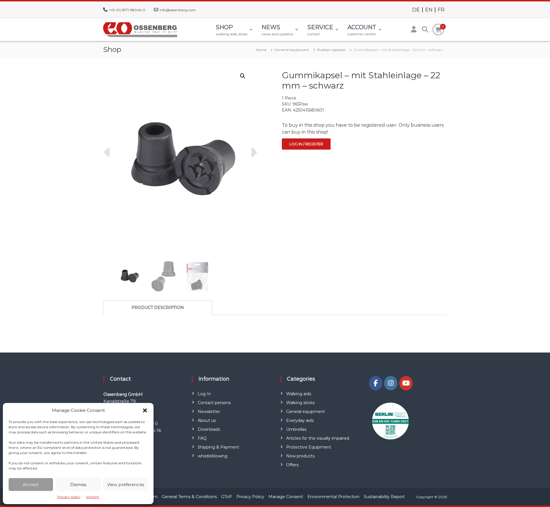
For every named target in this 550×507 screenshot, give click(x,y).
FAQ (202, 438)
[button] (145, 410)
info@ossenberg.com (178, 10)
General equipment (291, 50)
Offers (292, 464)
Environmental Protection (333, 496)
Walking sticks (300, 402)
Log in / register (306, 144)
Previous (107, 152)
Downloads (209, 429)
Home (261, 50)
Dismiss (78, 484)
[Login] (413, 29)
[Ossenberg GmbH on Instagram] (390, 383)
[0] (438, 30)
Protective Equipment (308, 447)
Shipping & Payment (218, 447)
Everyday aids (300, 420)
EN (429, 10)
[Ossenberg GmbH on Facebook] (375, 383)
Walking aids (298, 393)
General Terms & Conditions (189, 496)
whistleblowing (212, 456)
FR (441, 10)
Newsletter (209, 411)
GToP (226, 496)
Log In (204, 393)
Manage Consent (285, 496)
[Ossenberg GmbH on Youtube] (405, 383)
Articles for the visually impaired (317, 438)
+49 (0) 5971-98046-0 (127, 10)
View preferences (125, 484)
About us (207, 420)
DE (416, 10)
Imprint (92, 497)
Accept (31, 484)
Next (253, 152)
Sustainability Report (384, 496)
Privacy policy (68, 497)
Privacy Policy (250, 496)
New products (300, 456)
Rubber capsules (331, 50)
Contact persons (214, 402)
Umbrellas (296, 429)
